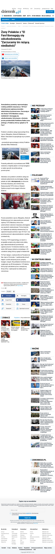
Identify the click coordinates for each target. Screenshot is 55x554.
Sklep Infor (3, 542)
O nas (9, 548)
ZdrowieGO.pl (37, 8)
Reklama (14, 548)
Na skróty (3, 529)
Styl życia (32, 542)
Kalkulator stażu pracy (47, 535)
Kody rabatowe (23, 533)
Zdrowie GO (19, 23)
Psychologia (33, 540)
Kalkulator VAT (45, 536)
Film (21, 540)
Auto (13, 531)
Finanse (32, 533)
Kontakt (4, 548)
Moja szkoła (23, 536)
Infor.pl (2, 531)
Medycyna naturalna (34, 536)
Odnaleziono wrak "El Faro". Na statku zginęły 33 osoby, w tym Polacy (24, 151)
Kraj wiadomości (25, 317)
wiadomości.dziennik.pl (11, 26)
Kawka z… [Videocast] (28, 23)
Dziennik (3, 26)
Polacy (9, 291)
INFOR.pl (14, 8)
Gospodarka (14, 535)
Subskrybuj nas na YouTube (11, 54)
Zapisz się (27, 518)
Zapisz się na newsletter (11, 58)
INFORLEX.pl (26, 8)
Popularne (17, 317)
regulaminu (28, 513)
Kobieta (22, 531)
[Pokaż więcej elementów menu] (53, 16)
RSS (35, 549)
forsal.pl (19, 8)
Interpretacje (4, 540)
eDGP (2, 535)
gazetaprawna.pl (45, 8)
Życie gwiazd (23, 538)
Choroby (32, 538)
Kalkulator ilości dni (46, 533)
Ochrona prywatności (37, 548)
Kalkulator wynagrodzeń (47, 542)
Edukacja (22, 535)
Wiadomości (5, 19)
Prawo (31, 531)
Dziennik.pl (15, 529)
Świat (13, 19)
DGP (31, 8)
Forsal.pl (3, 536)
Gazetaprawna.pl (5, 533)
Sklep (52, 8)
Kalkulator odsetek (46, 538)
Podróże (14, 542)
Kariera (20, 548)
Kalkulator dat (45, 531)
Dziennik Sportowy (39, 23)
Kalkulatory (45, 529)
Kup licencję (20, 285)
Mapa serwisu (48, 548)
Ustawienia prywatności (25, 549)
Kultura (22, 543)
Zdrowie (13, 540)
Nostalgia (12, 23)
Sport (13, 538)
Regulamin (27, 548)
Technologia (14, 533)
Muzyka (22, 542)
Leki (31, 535)
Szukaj (51, 11)
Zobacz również (23, 157)
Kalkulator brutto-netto (47, 540)
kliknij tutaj (36, 523)
